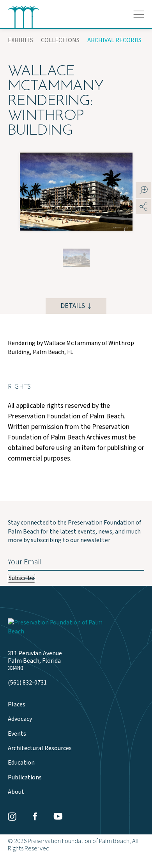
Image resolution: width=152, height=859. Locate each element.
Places (16, 704)
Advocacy (20, 719)
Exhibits (20, 40)
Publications (25, 777)
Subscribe (21, 578)
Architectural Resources (40, 748)
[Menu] (138, 14)
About (16, 792)
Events (17, 734)
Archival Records (114, 40)
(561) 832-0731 (27, 682)
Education (21, 763)
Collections (60, 40)
